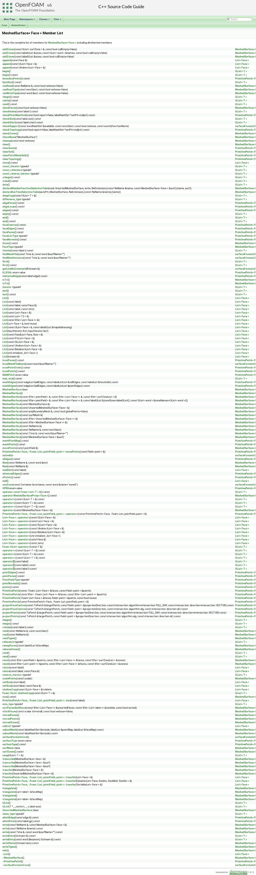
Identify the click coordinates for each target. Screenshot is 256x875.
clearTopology (11, 159)
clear (5, 144)
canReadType (10, 89)
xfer (4, 850)
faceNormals (10, 239)
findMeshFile (10, 254)
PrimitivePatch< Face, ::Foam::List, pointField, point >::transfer (39, 777)
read (5, 631)
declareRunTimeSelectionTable (20, 192)
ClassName (9, 137)
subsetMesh (9, 729)
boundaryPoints (11, 78)
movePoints (9, 448)
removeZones (10, 649)
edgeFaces (8, 203)
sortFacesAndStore (14, 707)
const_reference (12, 170)
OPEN (5, 488)
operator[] (8, 561)
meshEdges (9, 382)
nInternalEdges (11, 473)
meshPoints (9, 444)
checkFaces (9, 107)
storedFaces (9, 715)
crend (5, 181)
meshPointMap (11, 440)
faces (5, 243)
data (5, 184)
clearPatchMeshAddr (14, 155)
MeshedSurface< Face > (62, 42)
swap (5, 755)
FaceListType (10, 235)
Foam (4, 25)
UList (5, 802)
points (6, 587)
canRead (7, 85)
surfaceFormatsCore (14, 737)
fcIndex (6, 250)
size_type (8, 704)
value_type (8, 813)
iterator (7, 287)
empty (6, 214)
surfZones (8, 751)
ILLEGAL (7, 272)
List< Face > (242, 60)
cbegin (6, 96)
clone (5, 162)
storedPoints (10, 718)
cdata (5, 100)
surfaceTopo (10, 740)
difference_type (11, 199)
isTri (5, 279)
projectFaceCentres (14, 605)
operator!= (8, 499)
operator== (9, 550)
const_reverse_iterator (16, 173)
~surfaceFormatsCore (15, 865)
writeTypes (8, 846)
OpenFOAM (29, 5)
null (4, 481)
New (4, 462)
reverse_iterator (12, 674)
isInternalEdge (11, 276)
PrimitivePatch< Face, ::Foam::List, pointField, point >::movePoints (41, 451)
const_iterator (11, 166)
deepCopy (8, 195)
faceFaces (8, 232)
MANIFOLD (8, 374)
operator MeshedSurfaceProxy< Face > (25, 495)
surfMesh (8, 748)
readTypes (8, 638)
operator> (8, 554)
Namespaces (27, 20)
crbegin (6, 177)
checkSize (8, 118)
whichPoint (8, 821)
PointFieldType (11, 579)
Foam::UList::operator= (16, 546)
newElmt (7, 470)
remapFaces (9, 645)
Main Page (9, 19)
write (5, 824)
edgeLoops (9, 206)
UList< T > (241, 71)
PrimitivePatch (11, 590)
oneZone (7, 484)
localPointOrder (11, 367)
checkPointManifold (14, 115)
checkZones (9, 133)
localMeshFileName (13, 364)
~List (5, 854)
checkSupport (10, 126)
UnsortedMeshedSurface (17, 810)
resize (6, 667)
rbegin (6, 620)
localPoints (9, 371)
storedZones (10, 722)
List (4, 298)
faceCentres (9, 224)
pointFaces (8, 576)
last (4, 290)
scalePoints (9, 678)
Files (58, 20)
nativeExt (7, 455)
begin (5, 71)
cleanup (6, 140)
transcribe (8, 759)
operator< (8, 503)
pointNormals (10, 583)
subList (6, 726)
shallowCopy (9, 689)
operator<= (9, 506)
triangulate (8, 788)
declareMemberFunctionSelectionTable (25, 188)
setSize (6, 682)
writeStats (8, 843)
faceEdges (8, 228)
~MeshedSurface (12, 857)
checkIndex (9, 111)
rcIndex (6, 627)
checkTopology (11, 129)
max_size (7, 378)
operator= (8, 510)
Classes (44, 20)
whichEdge (8, 817)
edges (6, 210)
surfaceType (9, 744)
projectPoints (10, 612)
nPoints (6, 477)
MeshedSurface (18, 25)
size (4, 696)
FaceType (8, 246)
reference (8, 642)
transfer (7, 770)
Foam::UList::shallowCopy (17, 693)
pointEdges (9, 572)
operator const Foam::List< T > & (21, 492)
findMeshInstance (13, 257)
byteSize (7, 82)
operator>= (9, 557)
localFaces (8, 360)
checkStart (8, 122)
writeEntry (8, 835)
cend (5, 104)
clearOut (7, 151)
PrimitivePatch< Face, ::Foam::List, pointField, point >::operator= (40, 513)
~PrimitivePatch (11, 861)
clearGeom (8, 148)
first (5, 261)
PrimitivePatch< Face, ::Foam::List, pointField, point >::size (36, 700)
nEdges (6, 459)
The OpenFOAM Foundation (35, 10)
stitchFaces (9, 711)
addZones (8, 49)
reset (5, 660)
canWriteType (10, 93)
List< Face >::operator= (16, 517)
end (4, 217)
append (6, 60)
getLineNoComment (14, 268)
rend (5, 653)
